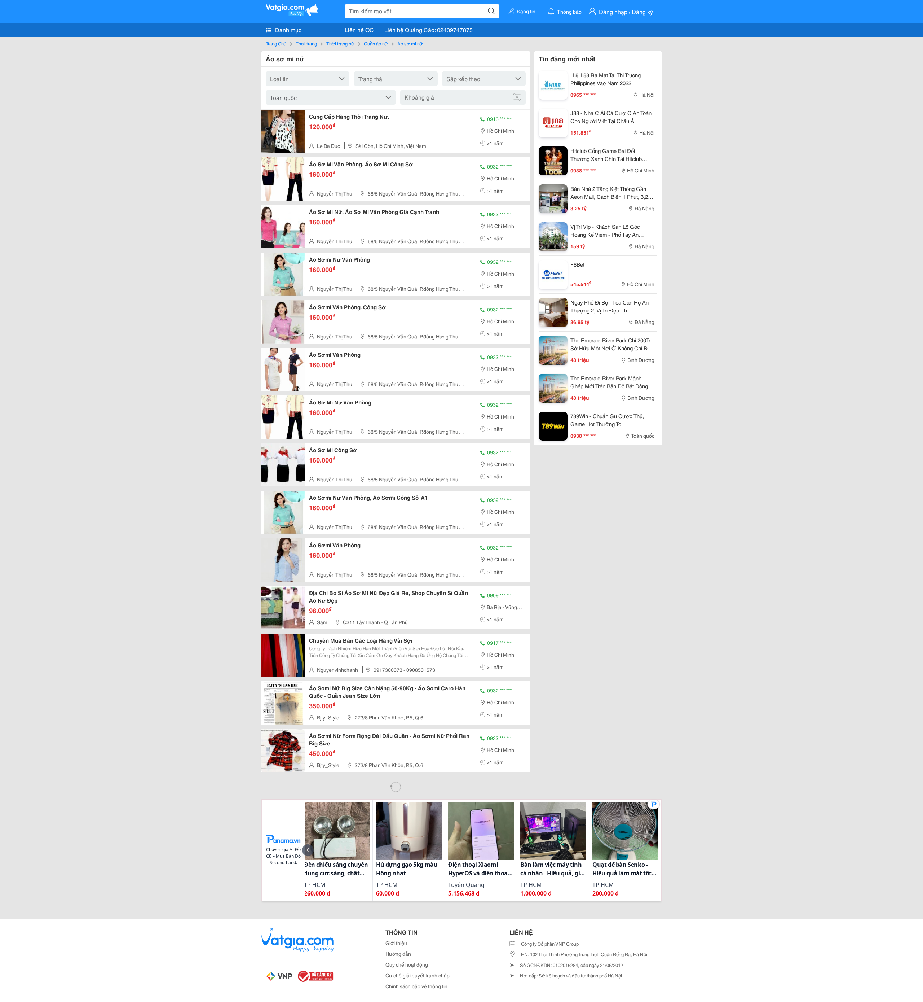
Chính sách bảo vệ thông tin (416, 986)
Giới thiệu (396, 942)
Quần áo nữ (376, 43)
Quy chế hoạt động (406, 964)
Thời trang (306, 43)
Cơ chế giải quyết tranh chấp (417, 975)
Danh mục (287, 29)
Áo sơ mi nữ (410, 43)
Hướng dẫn (398, 953)
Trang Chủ (276, 43)
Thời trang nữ (340, 43)
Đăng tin (526, 11)
